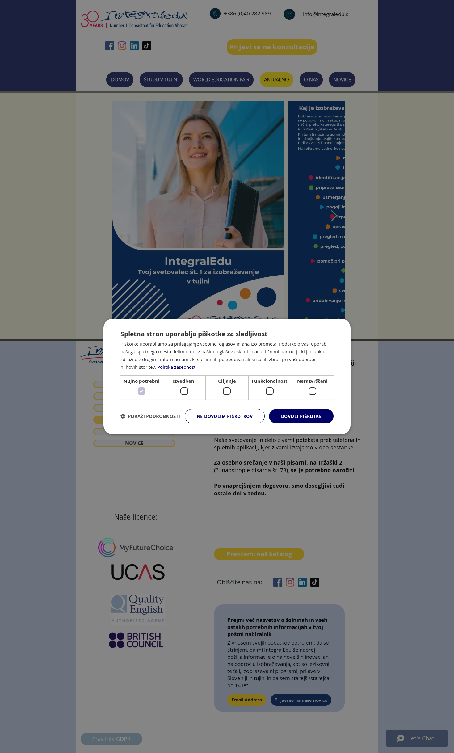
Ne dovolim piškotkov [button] (225, 416)
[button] (150, 416)
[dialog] (227, 376)
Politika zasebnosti (177, 367)
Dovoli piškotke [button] (301, 416)
